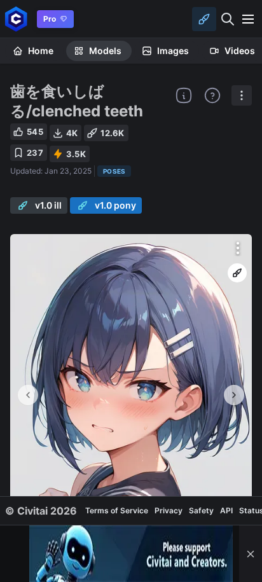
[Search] (228, 19)
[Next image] (234, 395)
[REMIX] (237, 272)
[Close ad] (250, 553)
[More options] (238, 248)
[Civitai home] (16, 18)
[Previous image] (28, 395)
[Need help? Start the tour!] (212, 95)
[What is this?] (183, 95)
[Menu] (248, 19)
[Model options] (241, 95)
